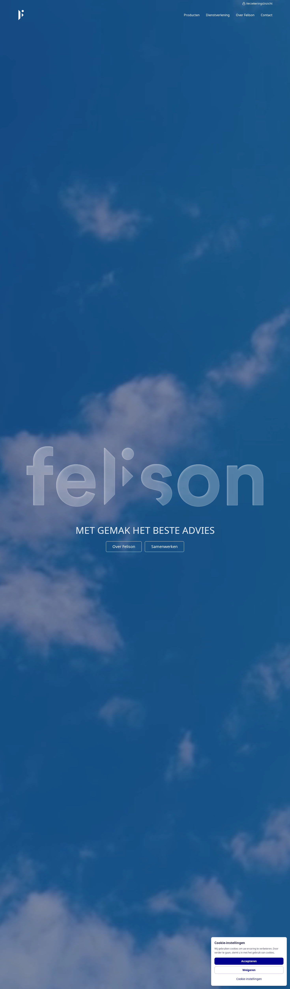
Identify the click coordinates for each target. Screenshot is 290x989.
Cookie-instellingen (249, 979)
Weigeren (248, 970)
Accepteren (249, 961)
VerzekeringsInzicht (259, 3)
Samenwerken (164, 546)
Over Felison (123, 546)
